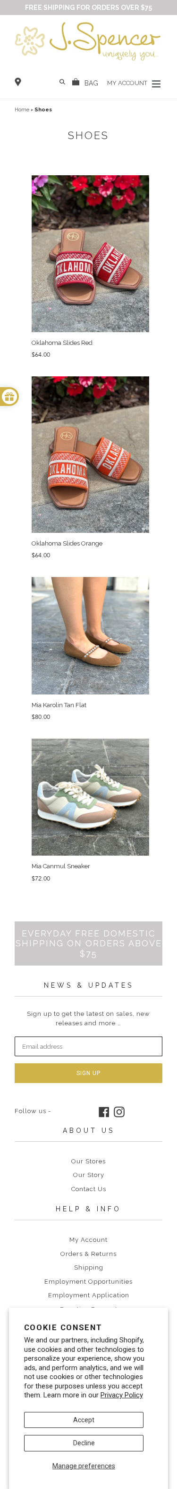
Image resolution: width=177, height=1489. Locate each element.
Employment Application (88, 1295)
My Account (88, 1239)
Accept (83, 1420)
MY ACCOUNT (128, 82)
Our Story (88, 1174)
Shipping (88, 1267)
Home (22, 110)
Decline (84, 1443)
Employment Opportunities (88, 1281)
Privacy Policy (122, 1395)
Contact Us (88, 1189)
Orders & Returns (88, 1253)
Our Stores (88, 1161)
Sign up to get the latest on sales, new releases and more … (88, 1018)
